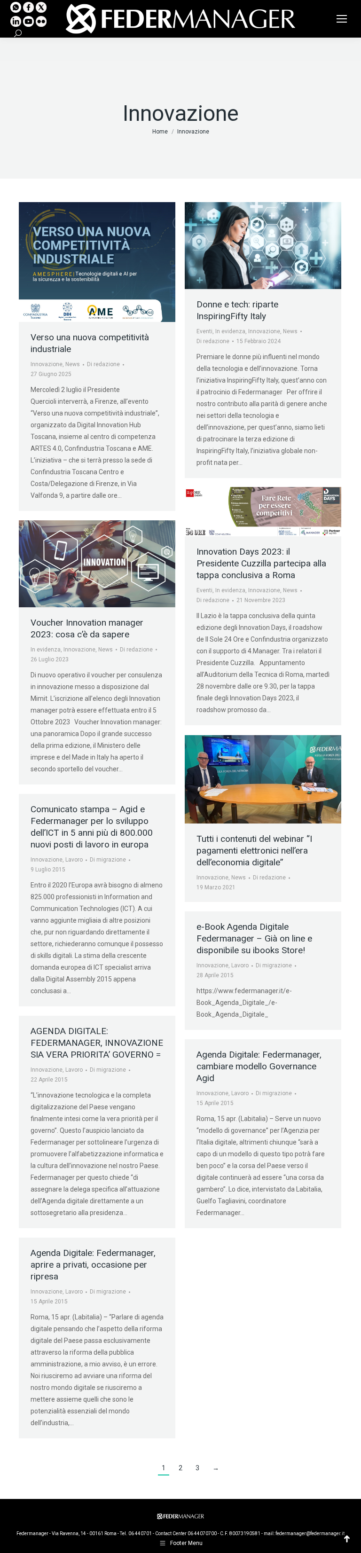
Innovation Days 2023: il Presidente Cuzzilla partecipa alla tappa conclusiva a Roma (261, 563)
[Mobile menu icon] (342, 19)
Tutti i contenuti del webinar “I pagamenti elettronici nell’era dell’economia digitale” (254, 850)
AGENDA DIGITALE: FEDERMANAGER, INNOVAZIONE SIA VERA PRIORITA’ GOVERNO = (97, 1043)
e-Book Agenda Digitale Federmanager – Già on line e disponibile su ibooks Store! (254, 938)
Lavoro (74, 859)
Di (103, 364)
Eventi (204, 331)
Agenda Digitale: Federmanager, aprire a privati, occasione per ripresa (93, 1264)
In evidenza (230, 331)
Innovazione (47, 364)
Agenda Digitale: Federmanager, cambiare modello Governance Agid (259, 1066)
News (72, 364)
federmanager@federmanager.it (310, 1533)
